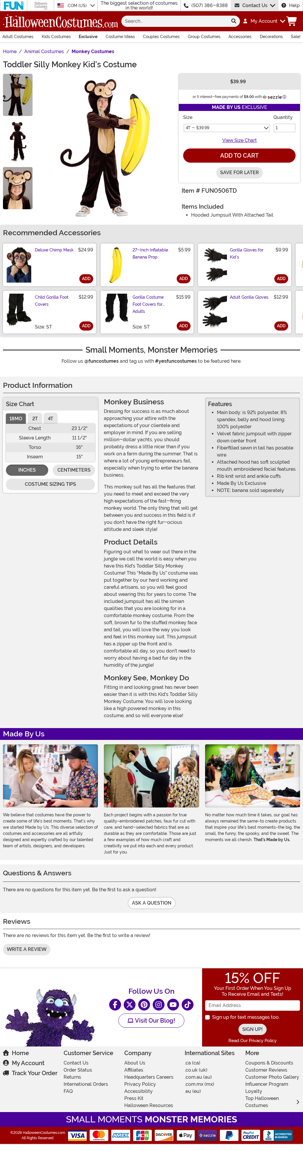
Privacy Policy (140, 1084)
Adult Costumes (17, 36)
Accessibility (138, 1091)
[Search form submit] (234, 21)
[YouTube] (173, 1005)
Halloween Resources (148, 1105)
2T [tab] (35, 418)
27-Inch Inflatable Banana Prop (150, 253)
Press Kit (134, 1098)
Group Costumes (204, 36)
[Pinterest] (144, 1005)
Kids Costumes (56, 36)
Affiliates (133, 1070)
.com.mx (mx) (199, 1084)
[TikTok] (188, 1005)
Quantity (283, 117)
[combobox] (174, 21)
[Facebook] (115, 1005)
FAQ (68, 1091)
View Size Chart (239, 140)
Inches (27, 470)
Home (20, 1053)
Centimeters (74, 470)
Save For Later (239, 172)
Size (187, 117)
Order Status (78, 1070)
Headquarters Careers (148, 1077)
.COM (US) (77, 5)
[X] (130, 1005)
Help (294, 5)
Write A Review (26, 949)
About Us (134, 1063)
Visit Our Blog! (154, 1020)
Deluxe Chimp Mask (54, 250)
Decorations (271, 36)
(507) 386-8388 (209, 5)
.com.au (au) (198, 1077)
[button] (264, 21)
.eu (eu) (193, 1091)
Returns (72, 1077)
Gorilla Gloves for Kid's (246, 253)
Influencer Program (266, 1084)
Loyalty (253, 1091)
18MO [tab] (15, 418)
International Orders (86, 1084)
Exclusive (88, 36)
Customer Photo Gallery (272, 1077)
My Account (28, 1063)
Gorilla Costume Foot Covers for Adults (148, 304)
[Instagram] (159, 1005)
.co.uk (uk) (196, 1070)
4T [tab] (50, 418)
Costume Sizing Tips (50, 484)
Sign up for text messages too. (246, 1017)
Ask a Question (151, 903)
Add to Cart (239, 155)
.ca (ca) (192, 1063)
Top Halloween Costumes (262, 1102)
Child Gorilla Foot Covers (51, 301)
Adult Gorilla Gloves (249, 297)
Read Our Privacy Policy (252, 1040)
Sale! (296, 36)
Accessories (240, 36)
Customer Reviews (266, 1070)
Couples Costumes (161, 36)
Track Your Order (34, 1073)
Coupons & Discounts (269, 1063)
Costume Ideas (120, 36)
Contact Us (254, 5)
